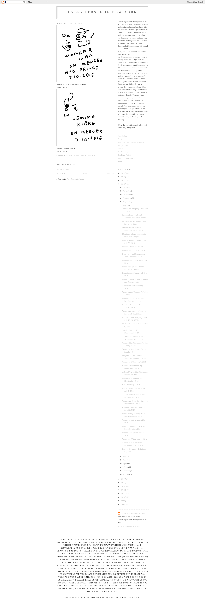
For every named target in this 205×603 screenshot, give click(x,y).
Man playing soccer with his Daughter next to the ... (133, 299)
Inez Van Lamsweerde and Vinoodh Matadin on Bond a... (134, 216)
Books (120, 148)
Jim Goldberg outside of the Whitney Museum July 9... (133, 337)
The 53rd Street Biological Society (131, 142)
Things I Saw (123, 145)
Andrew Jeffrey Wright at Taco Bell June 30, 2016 (133, 396)
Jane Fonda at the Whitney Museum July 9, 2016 (132, 331)
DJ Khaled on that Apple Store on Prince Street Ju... (134, 222)
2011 (123, 493)
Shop (120, 161)
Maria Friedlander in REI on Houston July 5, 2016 (133, 379)
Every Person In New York (102, 11)
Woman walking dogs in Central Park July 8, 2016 (134, 350)
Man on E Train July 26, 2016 (133, 250)
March (125, 467)
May (125, 460)
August (126, 201)
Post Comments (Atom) (75, 179)
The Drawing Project (125, 151)
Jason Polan (122, 136)
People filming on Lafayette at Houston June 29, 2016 (133, 415)
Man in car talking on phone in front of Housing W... (134, 235)
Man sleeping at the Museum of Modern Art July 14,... (134, 268)
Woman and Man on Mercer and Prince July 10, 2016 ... (134, 312)
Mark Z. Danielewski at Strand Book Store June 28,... (133, 427)
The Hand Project (124, 155)
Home (85, 173)
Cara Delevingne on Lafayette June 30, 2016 (133, 408)
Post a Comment (62, 169)
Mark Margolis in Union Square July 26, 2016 (134, 241)
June (125, 456)
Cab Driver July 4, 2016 (131, 384)
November (127, 191)
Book (120, 139)
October (126, 194)
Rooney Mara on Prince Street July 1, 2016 (133, 389)
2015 (123, 479)
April (125, 463)
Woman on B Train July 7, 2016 (134, 362)
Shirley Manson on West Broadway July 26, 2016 (132, 229)
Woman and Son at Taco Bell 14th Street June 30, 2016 (135, 402)
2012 (123, 490)
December (127, 187)
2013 (123, 486)
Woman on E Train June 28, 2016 (134, 439)
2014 (123, 482)
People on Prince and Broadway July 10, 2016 (134, 306)
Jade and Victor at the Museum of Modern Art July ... (135, 373)
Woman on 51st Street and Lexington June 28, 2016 (132, 444)
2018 (123, 176)
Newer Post (60, 173)
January (126, 474)
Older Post (110, 173)
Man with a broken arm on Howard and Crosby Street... (135, 280)
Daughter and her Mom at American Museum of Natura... (134, 357)
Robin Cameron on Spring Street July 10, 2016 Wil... (134, 318)
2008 (123, 504)
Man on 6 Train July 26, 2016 (133, 246)
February (126, 470)
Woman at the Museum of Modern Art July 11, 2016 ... (135, 293)
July (125, 205)
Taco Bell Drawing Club (127, 158)
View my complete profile (130, 526)
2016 (123, 184)
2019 (123, 173)
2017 (123, 180)
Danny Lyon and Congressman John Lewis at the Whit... (133, 255)
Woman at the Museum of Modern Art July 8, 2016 (135, 344)
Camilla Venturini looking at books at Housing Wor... (133, 366)
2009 (123, 500)
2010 (123, 497)
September (127, 198)
